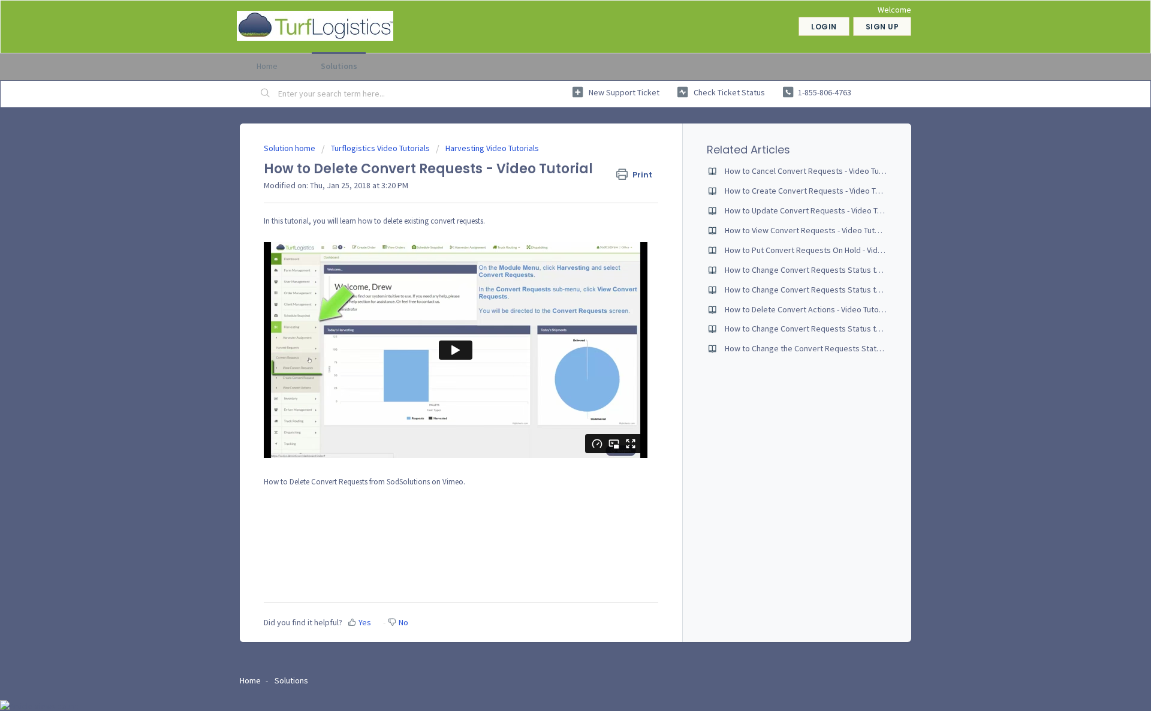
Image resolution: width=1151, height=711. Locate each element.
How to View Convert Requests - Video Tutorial (807, 230)
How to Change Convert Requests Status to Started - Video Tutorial (845, 289)
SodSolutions (408, 482)
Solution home (290, 148)
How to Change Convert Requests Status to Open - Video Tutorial (841, 269)
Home (267, 66)
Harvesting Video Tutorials (492, 148)
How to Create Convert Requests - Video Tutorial (811, 190)
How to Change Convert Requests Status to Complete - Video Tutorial (848, 328)
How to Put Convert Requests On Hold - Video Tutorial (820, 250)
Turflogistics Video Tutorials (380, 148)
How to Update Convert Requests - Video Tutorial (812, 210)
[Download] (553, 199)
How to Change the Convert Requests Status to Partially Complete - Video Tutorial (870, 348)
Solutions (339, 66)
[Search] (265, 94)
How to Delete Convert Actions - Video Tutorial (807, 309)
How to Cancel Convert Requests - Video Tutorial (811, 170)
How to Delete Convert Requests (315, 482)
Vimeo (452, 482)
